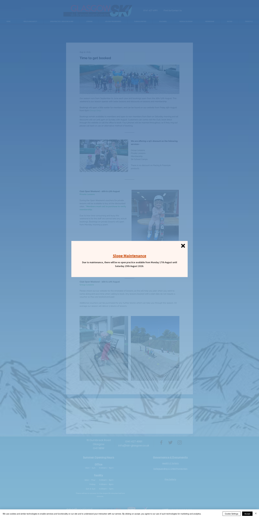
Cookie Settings (231, 513)
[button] (183, 246)
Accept (247, 513)
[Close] (255, 514)
